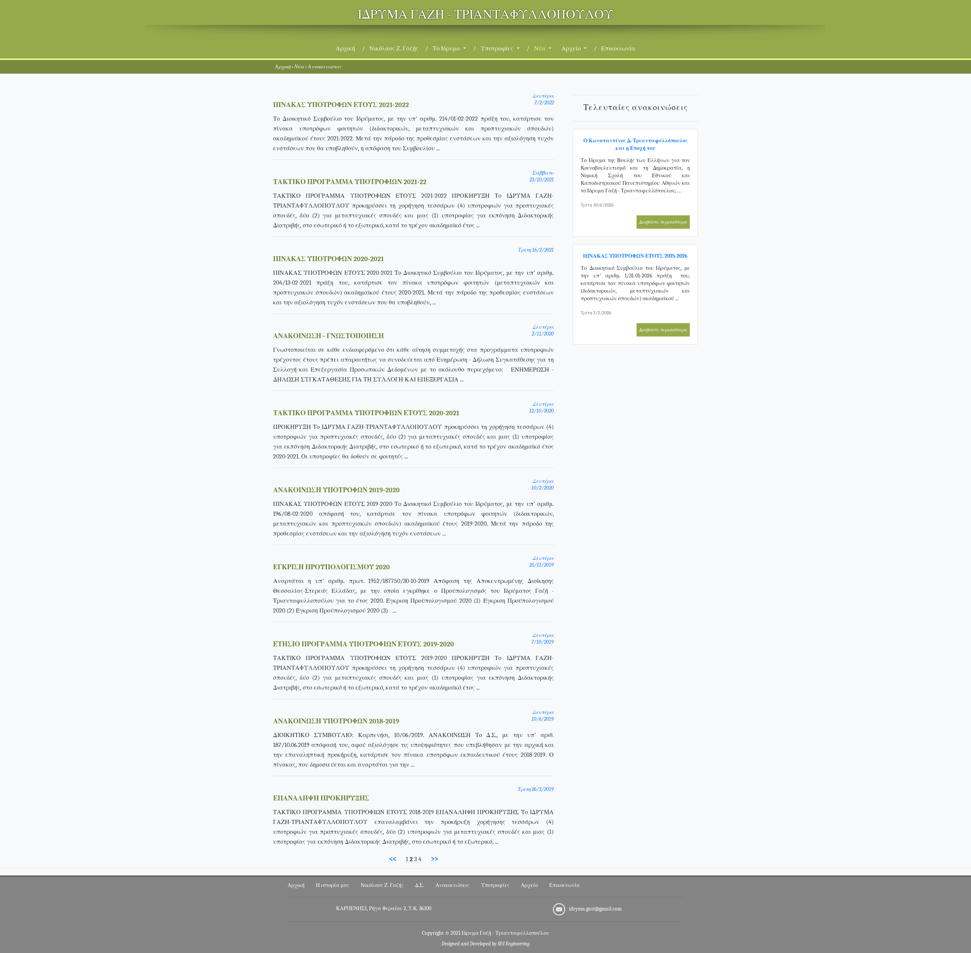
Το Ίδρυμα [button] (447, 48)
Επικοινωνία (618, 48)
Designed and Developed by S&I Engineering (485, 944)
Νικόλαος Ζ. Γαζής (393, 48)
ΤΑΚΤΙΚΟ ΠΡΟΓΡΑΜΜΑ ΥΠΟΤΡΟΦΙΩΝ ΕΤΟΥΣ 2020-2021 (366, 413)
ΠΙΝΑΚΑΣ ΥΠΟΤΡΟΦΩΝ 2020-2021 (328, 259)
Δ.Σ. (419, 885)
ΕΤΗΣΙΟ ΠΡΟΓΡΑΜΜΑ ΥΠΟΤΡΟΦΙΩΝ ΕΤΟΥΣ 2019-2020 (363, 644)
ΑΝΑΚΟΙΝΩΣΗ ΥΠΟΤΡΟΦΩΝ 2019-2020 (336, 490)
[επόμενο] (434, 859)
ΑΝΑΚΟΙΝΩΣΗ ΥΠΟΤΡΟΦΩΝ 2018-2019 (336, 721)
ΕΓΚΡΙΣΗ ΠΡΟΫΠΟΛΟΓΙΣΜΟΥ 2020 (331, 567)
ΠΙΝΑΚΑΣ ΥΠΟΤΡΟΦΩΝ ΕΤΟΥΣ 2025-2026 (635, 256)
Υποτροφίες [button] (498, 48)
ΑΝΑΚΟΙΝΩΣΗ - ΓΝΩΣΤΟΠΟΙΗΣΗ (328, 336)
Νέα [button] (540, 48)
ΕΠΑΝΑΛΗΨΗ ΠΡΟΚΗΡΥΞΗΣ (321, 798)
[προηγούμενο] (392, 859)
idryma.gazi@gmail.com (595, 909)
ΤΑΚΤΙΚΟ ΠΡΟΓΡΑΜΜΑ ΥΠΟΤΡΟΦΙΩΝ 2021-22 (349, 182)
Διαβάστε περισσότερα (663, 222)
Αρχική (347, 48)
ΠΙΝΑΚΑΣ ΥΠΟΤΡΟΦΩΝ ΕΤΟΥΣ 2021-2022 (341, 105)
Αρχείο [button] (571, 48)
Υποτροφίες (495, 885)
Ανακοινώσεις (452, 885)
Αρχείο (529, 885)
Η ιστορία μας (332, 885)
